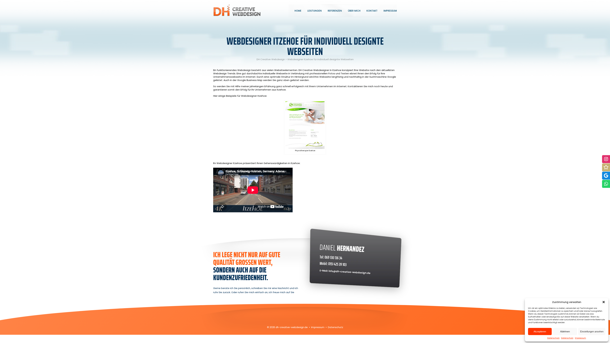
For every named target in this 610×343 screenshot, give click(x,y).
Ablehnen (565, 331)
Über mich (354, 10)
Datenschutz (553, 338)
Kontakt (371, 10)
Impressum (580, 338)
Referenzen (335, 10)
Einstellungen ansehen (591, 331)
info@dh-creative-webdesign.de (350, 272)
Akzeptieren (540, 331)
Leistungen (314, 10)
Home (298, 10)
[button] (603, 302)
